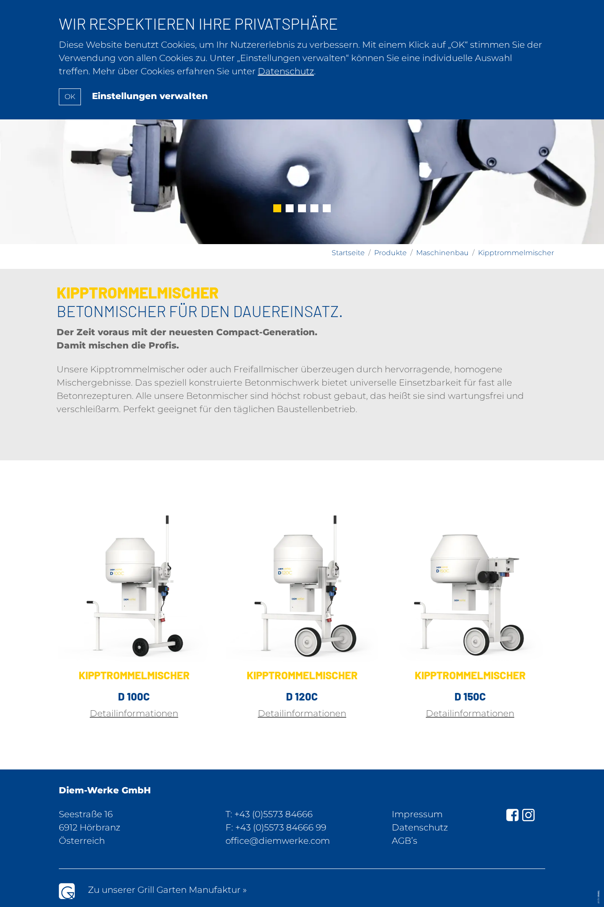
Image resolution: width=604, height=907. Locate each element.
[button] (277, 209)
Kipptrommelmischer (516, 253)
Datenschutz (420, 827)
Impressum (417, 814)
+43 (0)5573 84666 (273, 814)
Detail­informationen (134, 713)
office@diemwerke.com (278, 840)
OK (70, 96)
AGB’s (404, 840)
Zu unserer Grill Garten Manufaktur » (167, 889)
